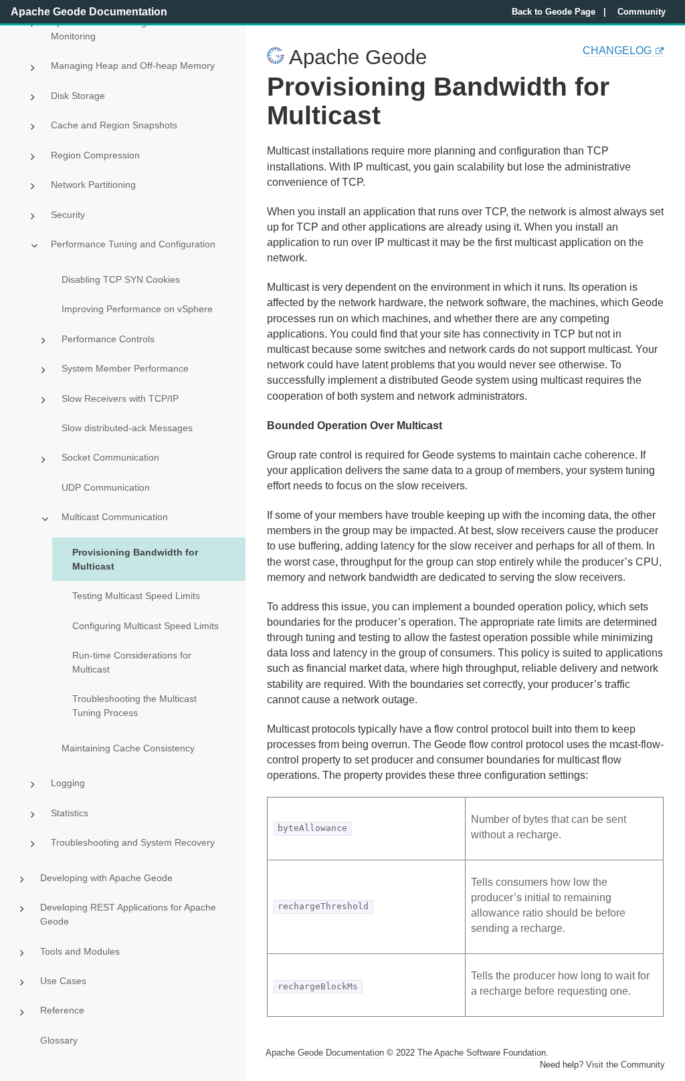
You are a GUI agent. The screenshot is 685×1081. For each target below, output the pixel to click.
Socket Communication (110, 457)
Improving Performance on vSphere (137, 309)
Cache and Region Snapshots (114, 125)
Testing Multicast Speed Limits (136, 595)
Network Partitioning (93, 184)
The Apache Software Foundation (481, 1053)
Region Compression (95, 155)
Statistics (69, 813)
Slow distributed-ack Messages (127, 428)
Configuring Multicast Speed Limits (145, 625)
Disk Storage (78, 95)
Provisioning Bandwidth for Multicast (135, 559)
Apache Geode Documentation (89, 11)
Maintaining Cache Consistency (128, 748)
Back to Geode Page (553, 12)
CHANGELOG (617, 50)
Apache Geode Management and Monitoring (121, 29)
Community (641, 12)
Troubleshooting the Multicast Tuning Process (134, 705)
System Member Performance (125, 368)
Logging (68, 782)
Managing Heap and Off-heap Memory (133, 65)
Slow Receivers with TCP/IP (120, 398)
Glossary (59, 1040)
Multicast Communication (115, 516)
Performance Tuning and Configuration (133, 244)
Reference (62, 1010)
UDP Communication (106, 487)
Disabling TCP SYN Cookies (121, 279)
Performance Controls (108, 339)
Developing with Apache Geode (106, 877)
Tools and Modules (80, 951)
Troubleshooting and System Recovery (133, 842)
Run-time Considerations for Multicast (131, 662)
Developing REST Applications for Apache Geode (128, 914)
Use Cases (63, 980)
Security (68, 214)
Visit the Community (625, 1065)
